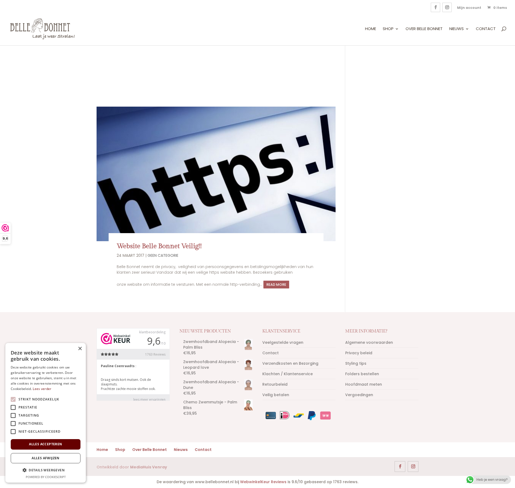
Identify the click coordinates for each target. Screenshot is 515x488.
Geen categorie (163, 255)
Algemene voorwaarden (369, 342)
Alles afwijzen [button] (46, 458)
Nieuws (456, 29)
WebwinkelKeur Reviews (263, 482)
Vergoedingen (359, 394)
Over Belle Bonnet (424, 29)
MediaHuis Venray (148, 467)
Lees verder (42, 388)
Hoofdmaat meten (363, 384)
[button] (45, 470)
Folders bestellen (362, 374)
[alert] (45, 413)
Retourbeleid (275, 384)
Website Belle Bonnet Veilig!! (159, 246)
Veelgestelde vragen (282, 342)
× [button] (80, 349)
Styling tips (355, 363)
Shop (388, 29)
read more (276, 284)
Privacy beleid (358, 353)
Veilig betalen (275, 394)
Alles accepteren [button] (45, 444)
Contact (486, 29)
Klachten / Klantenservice (287, 374)
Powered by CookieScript (46, 477)
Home (370, 29)
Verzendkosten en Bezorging (290, 363)
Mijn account (469, 7)
